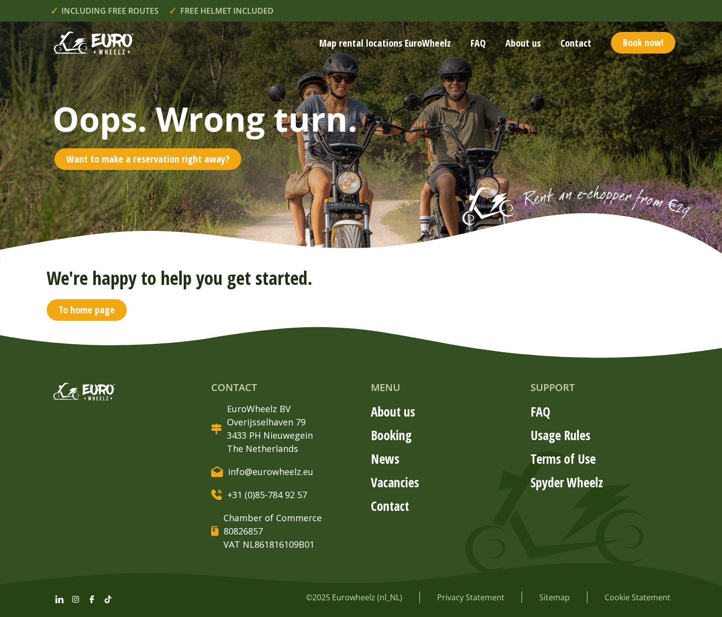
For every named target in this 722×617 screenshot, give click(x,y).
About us (523, 43)
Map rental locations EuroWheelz (385, 43)
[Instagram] (75, 599)
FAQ (478, 43)
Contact (575, 43)
